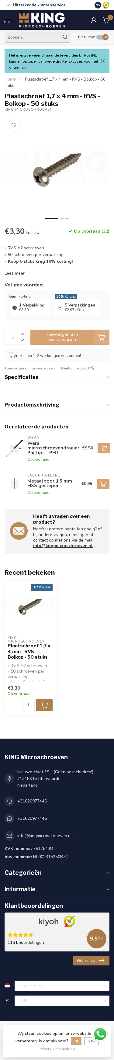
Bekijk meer (86, 960)
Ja (76, 1041)
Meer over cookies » (57, 1048)
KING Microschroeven (29, 109)
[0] (106, 20)
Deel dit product (75, 368)
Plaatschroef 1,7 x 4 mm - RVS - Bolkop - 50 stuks (29, 651)
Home (10, 79)
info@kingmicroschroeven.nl (63, 546)
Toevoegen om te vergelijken (30, 368)
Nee (91, 1041)
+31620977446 (32, 801)
